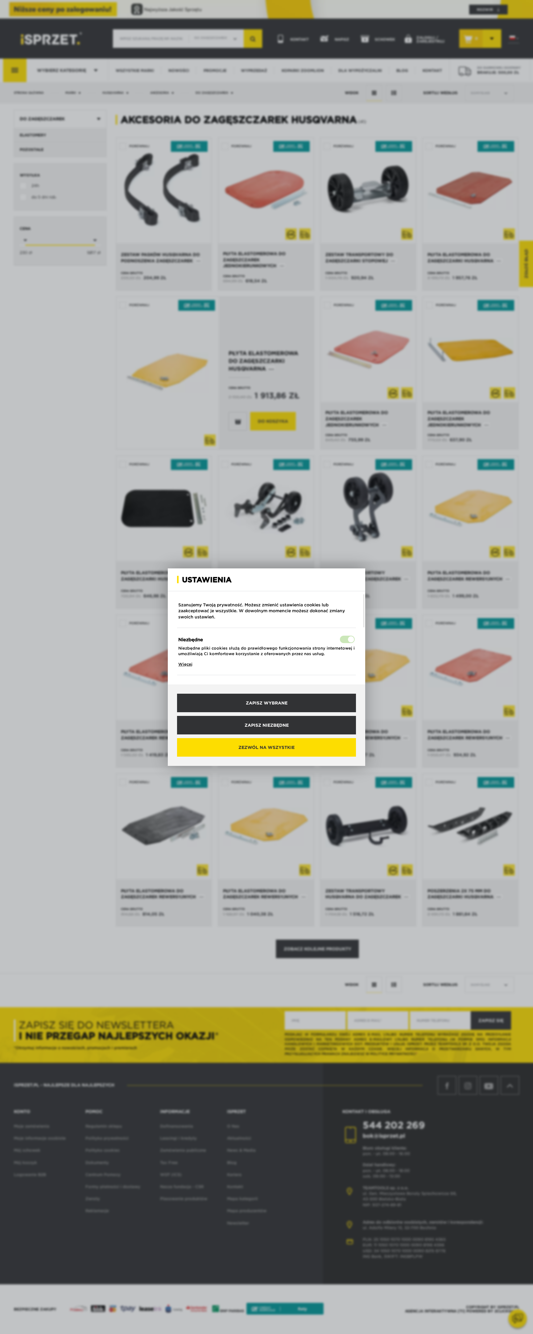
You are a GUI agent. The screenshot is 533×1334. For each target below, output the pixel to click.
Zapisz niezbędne (267, 725)
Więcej (185, 664)
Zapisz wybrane (266, 703)
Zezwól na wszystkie (266, 747)
